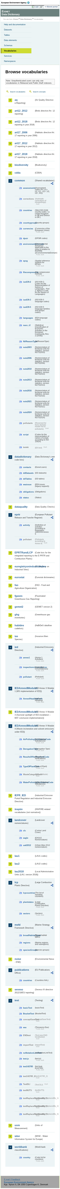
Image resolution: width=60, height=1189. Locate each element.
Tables (7, 35)
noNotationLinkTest (28, 1053)
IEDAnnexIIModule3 (24, 712)
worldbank (21, 1147)
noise (18, 959)
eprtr (17, 514)
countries (27, 210)
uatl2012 (27, 845)
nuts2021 (27, 401)
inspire (19, 809)
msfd (17, 925)
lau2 (17, 863)
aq (16, 100)
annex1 (26, 657)
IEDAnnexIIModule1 (24, 688)
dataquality (21, 506)
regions (26, 943)
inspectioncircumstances (28, 667)
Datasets (8, 30)
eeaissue (27, 484)
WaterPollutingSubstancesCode (28, 782)
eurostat (19, 577)
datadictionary (23, 456)
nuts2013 (27, 380)
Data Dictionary (26, 19)
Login (37, 7)
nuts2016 (27, 390)
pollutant (27, 677)
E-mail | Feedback (12, 1179)
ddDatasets (28, 473)
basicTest (27, 1008)
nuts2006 (27, 358)
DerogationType (28, 749)
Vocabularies (10, 51)
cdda (17, 172)
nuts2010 (27, 369)
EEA (16, 2)
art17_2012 (21, 143)
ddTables (27, 479)
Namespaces (10, 61)
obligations (28, 492)
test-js (26, 1059)
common (20, 180)
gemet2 (19, 606)
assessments (28, 188)
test (17, 1000)
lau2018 (19, 871)
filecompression (28, 272)
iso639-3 (27, 300)
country (26, 1157)
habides (19, 625)
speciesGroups (28, 950)
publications (22, 970)
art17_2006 (21, 132)
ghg (17, 614)
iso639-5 (27, 307)
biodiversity (21, 165)
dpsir (25, 238)
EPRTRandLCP (24, 552)
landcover (20, 820)
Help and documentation (15, 24)
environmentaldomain (28, 244)
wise (17, 1136)
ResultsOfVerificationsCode (28, 757)
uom (17, 1125)
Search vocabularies (17, 92)
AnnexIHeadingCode (28, 699)
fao (16, 585)
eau (24, 1027)
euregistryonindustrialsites (24, 566)
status (26, 497)
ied (16, 647)
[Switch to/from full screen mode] (42, 6)
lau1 (17, 856)
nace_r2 (26, 325)
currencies (28, 228)
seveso (19, 989)
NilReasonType (28, 341)
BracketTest (28, 1014)
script (25, 434)
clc (24, 830)
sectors (26, 913)
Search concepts (39, 92)
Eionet (15, 19)
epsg (25, 261)
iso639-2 (27, 282)
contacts (27, 467)
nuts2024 (27, 412)
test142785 (28, 1066)
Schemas (8, 45)
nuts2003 (27, 347)
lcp (16, 882)
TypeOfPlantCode (28, 766)
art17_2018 (21, 154)
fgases (18, 596)
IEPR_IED (20, 795)
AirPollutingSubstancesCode (28, 739)
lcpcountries (28, 893)
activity (26, 525)
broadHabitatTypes (28, 935)
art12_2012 (21, 110)
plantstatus (28, 902)
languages (28, 318)
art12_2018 (21, 121)
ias (16, 636)
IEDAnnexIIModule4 (24, 725)
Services (8, 56)
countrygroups (28, 223)
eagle (25, 838)
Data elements (10, 40)
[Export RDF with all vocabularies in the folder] (52, 184)
